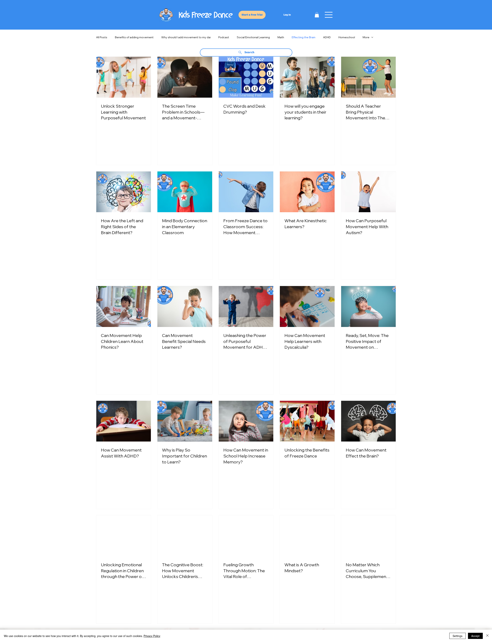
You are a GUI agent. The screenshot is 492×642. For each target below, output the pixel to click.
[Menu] (329, 15)
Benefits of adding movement (134, 37)
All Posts (101, 37)
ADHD (327, 37)
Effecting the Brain (303, 37)
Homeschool (346, 37)
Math (281, 37)
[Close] (487, 636)
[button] (317, 14)
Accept (475, 636)
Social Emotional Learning (253, 37)
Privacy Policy (152, 636)
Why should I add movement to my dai (186, 37)
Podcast (223, 37)
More (366, 37)
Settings (457, 636)
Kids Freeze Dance (206, 15)
